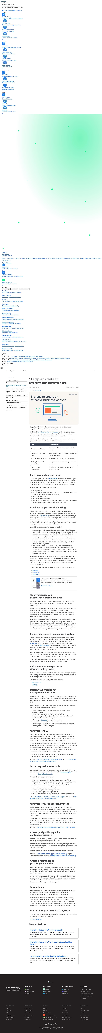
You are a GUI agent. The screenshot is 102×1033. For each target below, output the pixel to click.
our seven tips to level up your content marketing (52, 854)
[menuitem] (52, 17)
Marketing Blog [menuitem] (23, 356)
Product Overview (8, 10)
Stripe (65, 991)
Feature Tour (28, 1019)
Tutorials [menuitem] (56, 358)
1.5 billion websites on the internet (48, 432)
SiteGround (36, 572)
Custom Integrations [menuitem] (27, 361)
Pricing (4, 353)
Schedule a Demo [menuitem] (25, 360)
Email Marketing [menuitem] (31, 356)
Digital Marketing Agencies (87, 996)
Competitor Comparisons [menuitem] (45, 360)
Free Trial (45, 1008)
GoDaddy (35, 570)
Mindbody (47, 989)
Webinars (83, 1012)
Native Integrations (29, 1015)
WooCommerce (37, 683)
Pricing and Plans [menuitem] (16, 360)
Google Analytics (66, 772)
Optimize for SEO (10, 397)
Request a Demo (47, 1012)
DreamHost (36, 574)
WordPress (33, 643)
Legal (54, 1027)
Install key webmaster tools (12, 400)
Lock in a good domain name (12, 380)
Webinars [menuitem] (67, 358)
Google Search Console (45, 774)
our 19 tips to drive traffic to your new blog (63, 856)
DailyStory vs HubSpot (50, 1015)
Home (7, 370)
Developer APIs (28, 1017)
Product (4, 2)
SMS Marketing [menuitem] (39, 356)
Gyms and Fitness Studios (87, 993)
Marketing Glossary (66, 1017)
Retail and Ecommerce (86, 989)
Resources (5, 355)
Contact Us (8, 1010)
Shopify (34, 685)
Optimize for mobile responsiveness (14, 402)
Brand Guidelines (66, 1019)
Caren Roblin (38, 390)
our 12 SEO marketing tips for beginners (49, 759)
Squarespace (46, 645)
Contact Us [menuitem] (13, 358)
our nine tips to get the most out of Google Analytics (49, 797)
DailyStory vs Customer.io (51, 1017)
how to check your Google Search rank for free (53, 798)
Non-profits (83, 998)
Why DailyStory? (23, 289)
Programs (14, 289)
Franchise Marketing (85, 991)
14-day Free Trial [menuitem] (14, 356)
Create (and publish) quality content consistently (16, 405)
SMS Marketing (28, 1010)
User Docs (64, 1010)
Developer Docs (66, 1012)
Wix (40, 645)
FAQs (7, 1012)
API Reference (65, 1015)
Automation (65, 993)
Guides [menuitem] (52, 358)
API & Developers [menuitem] (17, 361)
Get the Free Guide (47, 586)
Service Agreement (10, 1015)
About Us (8, 1008)
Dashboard (5, 365)
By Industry (6, 289)
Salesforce (66, 989)
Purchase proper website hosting (13, 382)
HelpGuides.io (59, 1028)
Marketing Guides (85, 1010)
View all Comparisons (48, 1019)
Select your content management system (15, 389)
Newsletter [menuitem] (62, 358)
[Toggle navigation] (1, 368)
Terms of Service (10, 1017)
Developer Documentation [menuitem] (43, 358)
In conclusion (9, 410)
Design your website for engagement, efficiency (16, 395)
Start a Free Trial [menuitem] (34, 360)
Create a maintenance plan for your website (16, 407)
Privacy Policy (9, 1019)
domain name (53, 479)
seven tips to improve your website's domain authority (53, 760)
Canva (46, 993)
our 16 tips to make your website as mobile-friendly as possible (56, 827)
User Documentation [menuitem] (21, 358)
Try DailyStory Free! (36, 919)
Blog (11, 370)
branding (44, 720)
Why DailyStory (18, 10)
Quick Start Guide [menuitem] (31, 358)
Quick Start (64, 1008)
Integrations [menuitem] (10, 361)
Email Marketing (28, 1008)
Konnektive (27, 993)
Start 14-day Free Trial (7, 363)
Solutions (4, 287)
